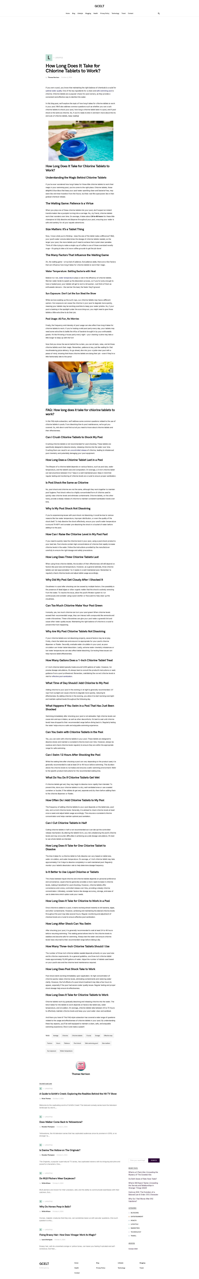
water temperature (66, 278)
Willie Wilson (46, 1183)
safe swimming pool (104, 91)
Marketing (135, 1228)
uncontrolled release (78, 450)
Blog (97, 1263)
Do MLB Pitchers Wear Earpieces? (57, 1178)
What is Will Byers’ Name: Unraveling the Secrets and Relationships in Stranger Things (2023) (143, 1185)
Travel (133, 1236)
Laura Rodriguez (47, 1240)
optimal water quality (54, 91)
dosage (97, 1035)
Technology (136, 1232)
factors (49, 1043)
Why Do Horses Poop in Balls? (55, 1206)
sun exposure (51, 1051)
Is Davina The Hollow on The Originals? (59, 1150)
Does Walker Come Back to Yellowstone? (61, 1122)
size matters (106, 1043)
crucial (88, 1035)
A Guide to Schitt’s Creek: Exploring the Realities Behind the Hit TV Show (77, 1093)
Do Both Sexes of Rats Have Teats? (143, 1179)
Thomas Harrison (53, 77)
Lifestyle (134, 1224)
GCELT (99, 6)
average (55, 1035)
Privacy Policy (100, 1268)
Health (133, 1220)
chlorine (65, 1035)
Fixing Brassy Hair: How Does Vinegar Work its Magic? (67, 1234)
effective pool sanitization (62, 676)
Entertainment (137, 1216)
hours (58, 1043)
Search (154, 1160)
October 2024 (133, 1249)
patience (67, 1043)
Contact (77, 1273)
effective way (108, 1035)
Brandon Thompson (48, 1127)
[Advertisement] (99, 32)
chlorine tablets (77, 1035)
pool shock (77, 1043)
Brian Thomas (46, 1098)
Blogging (135, 1213)
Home (76, 1263)
